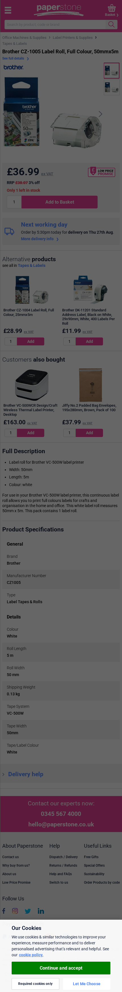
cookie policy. (31, 955)
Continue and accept (61, 968)
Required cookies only (35, 984)
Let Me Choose (86, 984)
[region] (61, 956)
